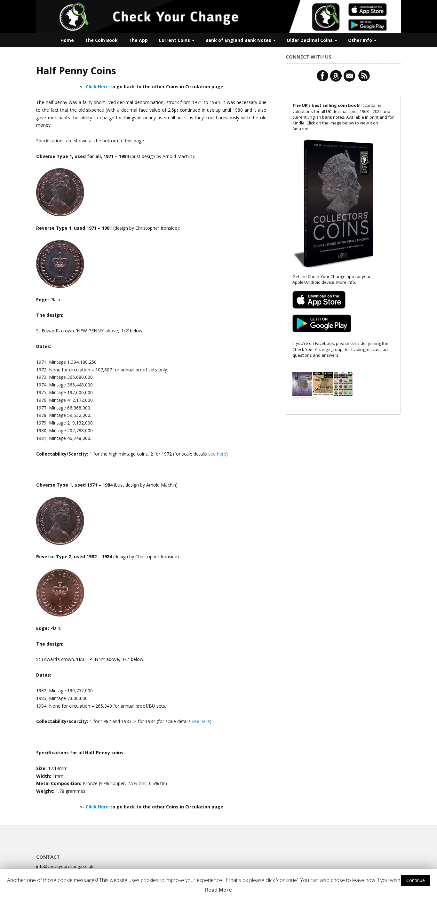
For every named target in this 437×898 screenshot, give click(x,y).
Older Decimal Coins (310, 40)
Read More (218, 889)
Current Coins (175, 40)
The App (138, 40)
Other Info (360, 40)
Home (67, 40)
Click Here (97, 86)
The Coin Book (101, 40)
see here (217, 454)
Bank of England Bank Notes (239, 40)
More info (345, 282)
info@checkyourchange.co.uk (64, 866)
